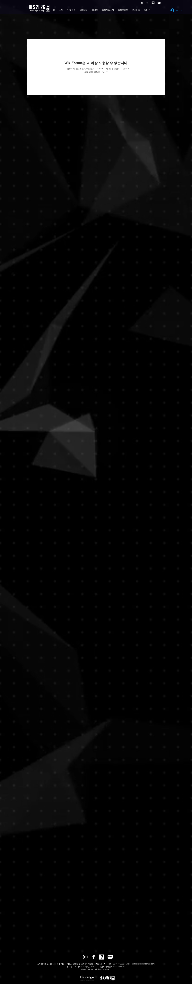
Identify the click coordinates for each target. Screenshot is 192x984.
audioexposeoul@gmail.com (143, 964)
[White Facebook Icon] (147, 3)
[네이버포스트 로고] (153, 3)
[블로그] (159, 3)
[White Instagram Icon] (141, 3)
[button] (61, 10)
